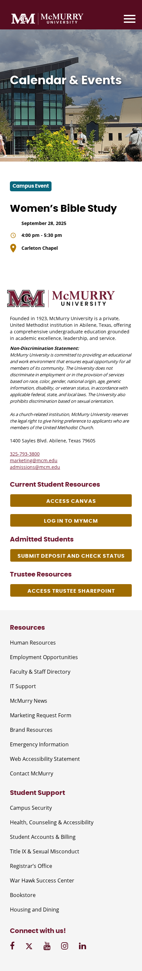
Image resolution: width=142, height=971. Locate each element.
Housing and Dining (34, 909)
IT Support (23, 686)
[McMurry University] (47, 19)
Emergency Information (39, 744)
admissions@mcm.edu (35, 467)
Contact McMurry (31, 773)
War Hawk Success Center (42, 880)
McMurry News (28, 700)
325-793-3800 (25, 454)
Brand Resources (31, 729)
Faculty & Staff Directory (40, 671)
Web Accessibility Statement (45, 759)
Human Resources (33, 642)
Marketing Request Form (40, 715)
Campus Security (31, 807)
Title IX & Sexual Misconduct (44, 851)
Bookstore (23, 895)
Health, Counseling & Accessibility (51, 822)
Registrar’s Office (31, 866)
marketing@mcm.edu (33, 460)
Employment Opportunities (44, 657)
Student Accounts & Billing (43, 836)
